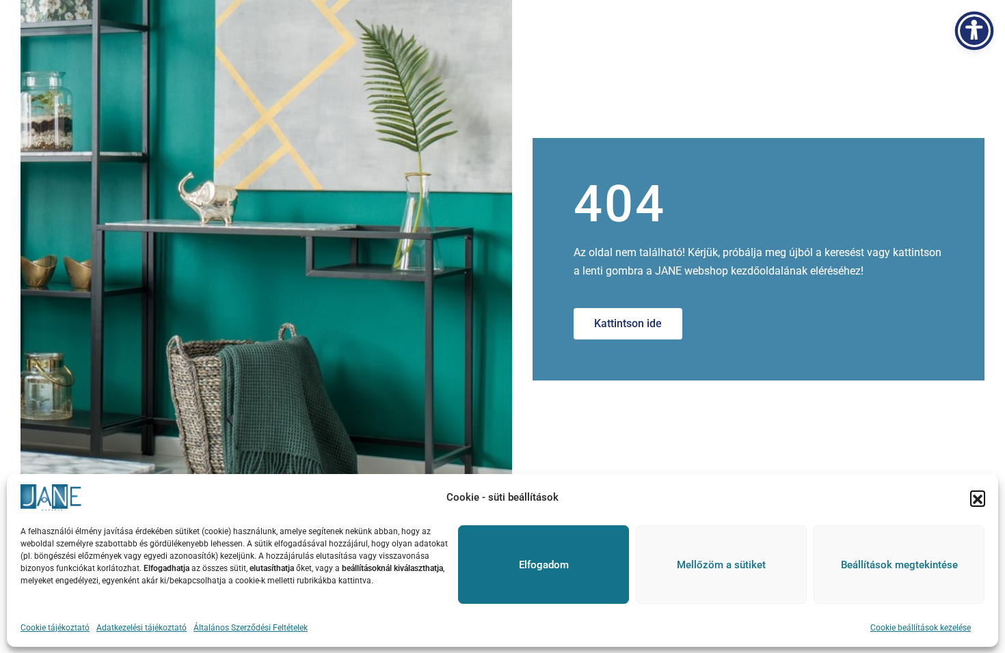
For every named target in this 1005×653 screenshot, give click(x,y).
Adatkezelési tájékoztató (141, 628)
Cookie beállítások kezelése (920, 628)
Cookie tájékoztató (55, 628)
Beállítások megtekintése (899, 564)
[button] (977, 498)
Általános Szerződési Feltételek (250, 628)
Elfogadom (544, 564)
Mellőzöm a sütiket (721, 564)
